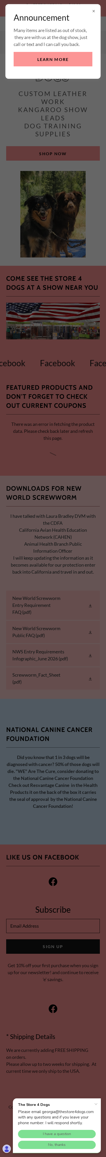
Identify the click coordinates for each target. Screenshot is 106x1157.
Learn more (53, 59)
